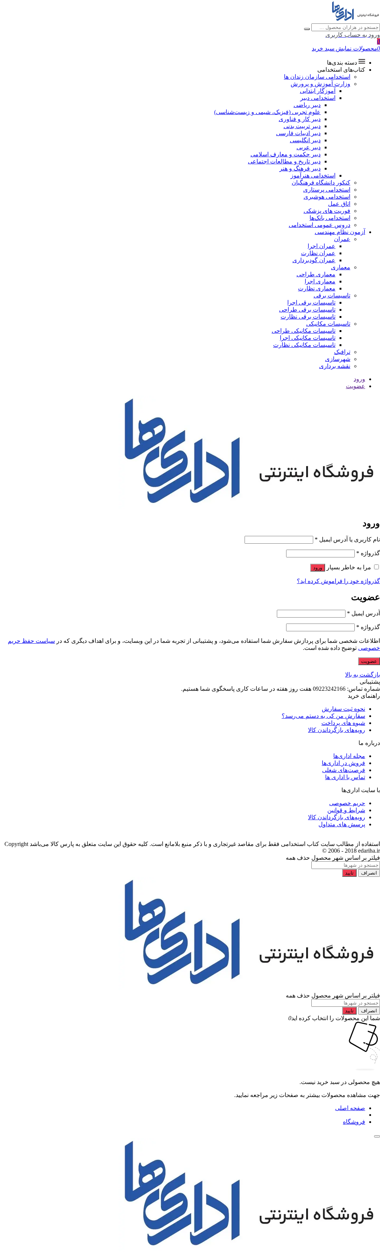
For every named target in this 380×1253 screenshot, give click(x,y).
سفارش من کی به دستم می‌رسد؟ (323, 716)
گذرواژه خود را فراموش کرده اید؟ (338, 581)
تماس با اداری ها (345, 777)
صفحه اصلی (350, 1108)
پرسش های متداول (341, 824)
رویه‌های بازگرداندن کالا (336, 730)
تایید (349, 873)
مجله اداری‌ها (349, 756)
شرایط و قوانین (346, 810)
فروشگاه (354, 1122)
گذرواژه (368, 553)
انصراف (369, 873)
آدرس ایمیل (363, 613)
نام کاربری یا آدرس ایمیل (347, 539)
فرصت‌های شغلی (343, 770)
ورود (359, 379)
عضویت (355, 386)
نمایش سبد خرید (331, 48)
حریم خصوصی (347, 803)
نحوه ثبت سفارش (343, 709)
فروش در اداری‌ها (343, 763)
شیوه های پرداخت (343, 723)
